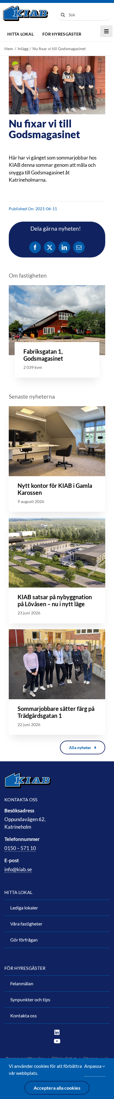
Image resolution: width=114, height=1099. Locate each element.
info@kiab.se (18, 869)
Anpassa (93, 1066)
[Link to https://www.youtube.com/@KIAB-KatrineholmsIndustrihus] (57, 1041)
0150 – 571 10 (20, 848)
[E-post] (79, 247)
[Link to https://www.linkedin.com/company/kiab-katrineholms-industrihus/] (57, 1032)
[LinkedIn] (64, 247)
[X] (49, 247)
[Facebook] (35, 247)
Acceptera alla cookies (57, 1088)
